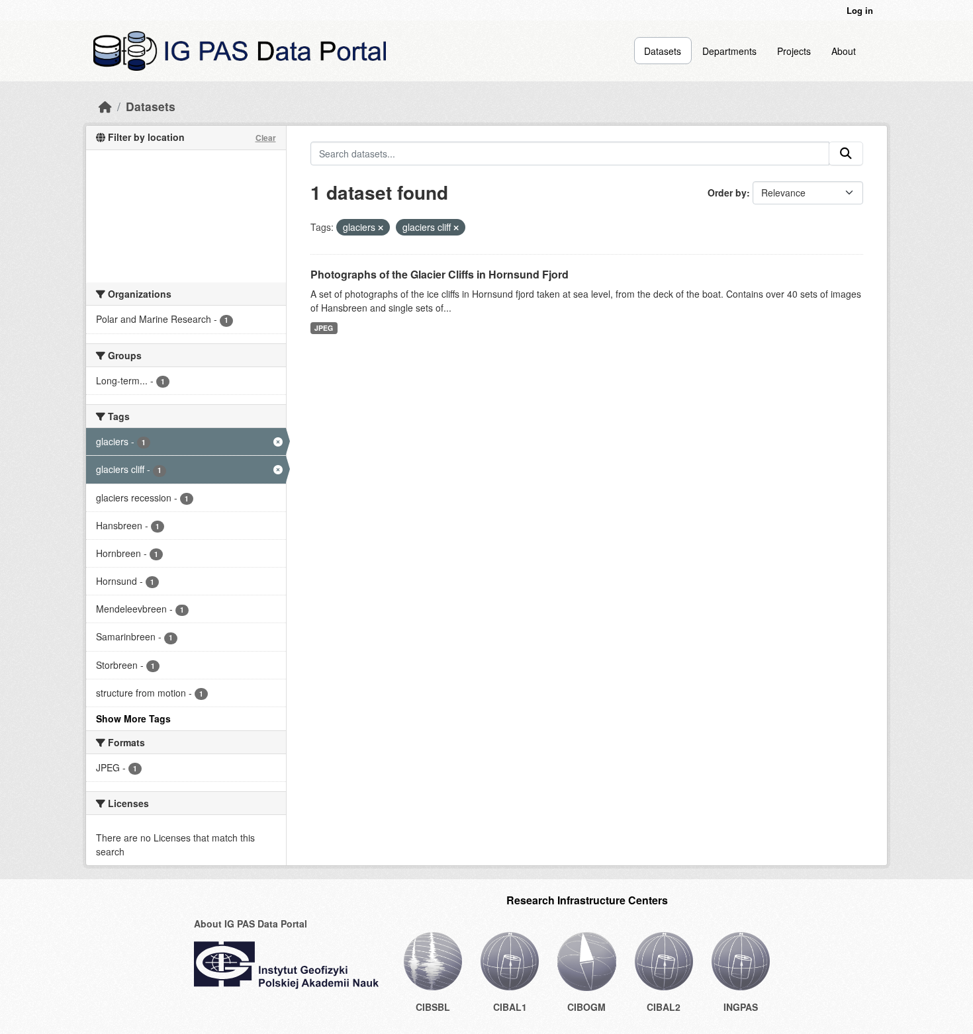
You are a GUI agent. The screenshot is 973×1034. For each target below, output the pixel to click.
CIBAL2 (663, 1006)
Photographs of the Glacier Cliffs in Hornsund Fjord (439, 274)
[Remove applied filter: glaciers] (380, 227)
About (843, 51)
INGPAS (740, 1006)
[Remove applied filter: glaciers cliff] (456, 227)
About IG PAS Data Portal (250, 923)
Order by (727, 192)
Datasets (662, 51)
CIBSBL (433, 1006)
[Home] (105, 106)
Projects (794, 51)
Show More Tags (133, 718)
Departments (729, 51)
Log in (860, 10)
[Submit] (846, 153)
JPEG (323, 328)
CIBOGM (586, 1006)
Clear (265, 138)
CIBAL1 (510, 1006)
